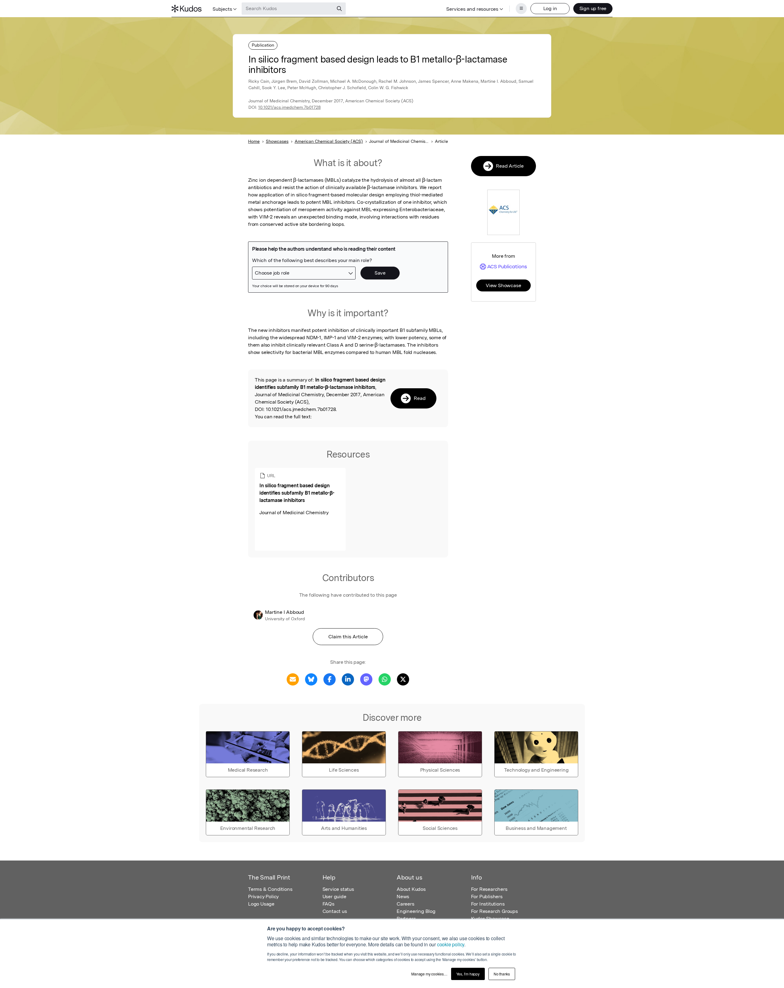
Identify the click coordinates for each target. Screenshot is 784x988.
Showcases (277, 141)
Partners (406, 919)
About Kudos (411, 889)
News (403, 896)
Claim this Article (348, 637)
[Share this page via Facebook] (329, 679)
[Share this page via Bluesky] (311, 679)
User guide (334, 896)
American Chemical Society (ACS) (329, 141)
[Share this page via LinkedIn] (348, 679)
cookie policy (450, 944)
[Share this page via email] (292, 679)
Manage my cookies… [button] (429, 973)
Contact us (334, 911)
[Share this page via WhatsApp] (384, 679)
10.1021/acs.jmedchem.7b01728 (289, 107)
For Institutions (488, 904)
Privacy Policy (263, 896)
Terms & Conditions (270, 889)
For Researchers (489, 889)
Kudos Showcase (490, 919)
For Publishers (487, 896)
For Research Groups (494, 911)
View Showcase (503, 285)
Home (254, 141)
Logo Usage (261, 904)
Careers (405, 904)
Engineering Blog (416, 911)
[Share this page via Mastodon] (366, 679)
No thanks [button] (502, 973)
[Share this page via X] (403, 679)
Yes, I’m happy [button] (468, 973)
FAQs (328, 904)
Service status (338, 889)
